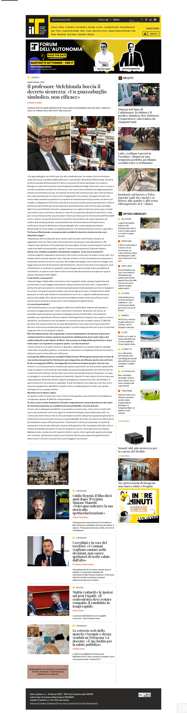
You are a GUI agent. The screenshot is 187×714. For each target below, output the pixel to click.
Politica (61, 27)
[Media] (155, 19)
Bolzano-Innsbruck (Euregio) (120, 31)
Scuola (88, 31)
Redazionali (61, 34)
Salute (82, 31)
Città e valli (103, 19)
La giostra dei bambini (70, 31)
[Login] (145, 33)
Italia (133, 31)
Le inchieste (70, 27)
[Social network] (146, 20)
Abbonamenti (92, 703)
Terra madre (72, 34)
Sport (53, 31)
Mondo (53, 34)
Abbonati (153, 33)
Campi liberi (81, 34)
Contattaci (43, 703)
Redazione (34, 703)
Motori (58, 31)
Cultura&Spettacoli (127, 27)
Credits (83, 703)
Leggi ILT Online (152, 28)
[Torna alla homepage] (37, 26)
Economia (91, 27)
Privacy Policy (62, 703)
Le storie (99, 27)
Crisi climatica (81, 27)
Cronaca (54, 27)
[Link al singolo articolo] (48, 504)
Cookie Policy (74, 703)
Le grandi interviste (111, 27)
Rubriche (90, 34)
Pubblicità (52, 703)
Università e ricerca (99, 31)
